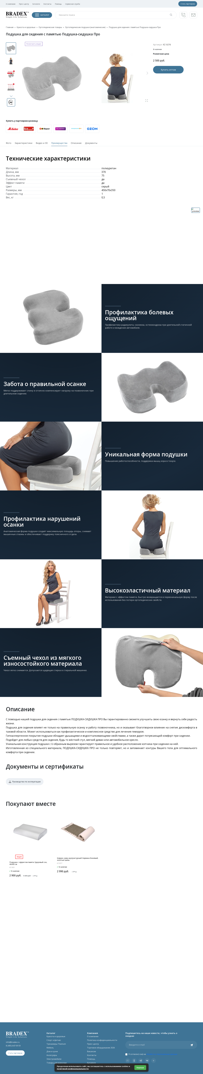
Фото (8, 143)
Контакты (47, 4)
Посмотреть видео (33, 44)
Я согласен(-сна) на (153, 1054)
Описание (76, 143)
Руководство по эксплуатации (26, 781)
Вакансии (91, 1051)
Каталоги (36, 4)
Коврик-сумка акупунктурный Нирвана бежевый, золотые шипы (77, 859)
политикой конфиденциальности (72, 1069)
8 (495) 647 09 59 (13, 1045)
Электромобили (54, 1059)
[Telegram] (140, 1060)
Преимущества (59, 143)
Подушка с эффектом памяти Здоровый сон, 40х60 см (28, 863)
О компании (10, 4)
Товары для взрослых (57, 1062)
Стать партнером (188, 4)
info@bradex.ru (13, 1042)
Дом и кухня (52, 1051)
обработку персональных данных (161, 1054)
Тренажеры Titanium (56, 1044)
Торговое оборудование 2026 (101, 1047)
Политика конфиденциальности (102, 1040)
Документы (91, 143)
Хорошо (140, 1067)
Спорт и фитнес (54, 1040)
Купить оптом (168, 69)
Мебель (50, 1047)
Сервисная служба (72, 4)
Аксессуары (52, 1055)
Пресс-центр (24, 4)
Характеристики (23, 143)
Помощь (58, 4)
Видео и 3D (42, 143)
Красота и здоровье (56, 1036)
